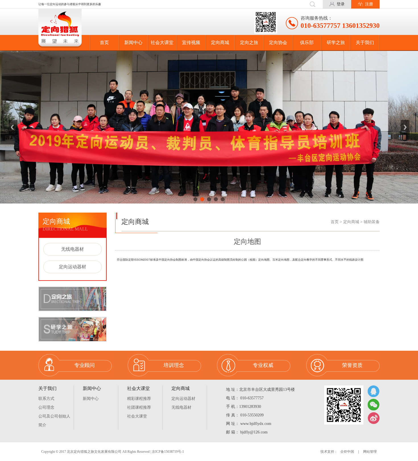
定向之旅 (249, 42)
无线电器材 (72, 249)
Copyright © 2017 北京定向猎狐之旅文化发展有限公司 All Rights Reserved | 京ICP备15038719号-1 (112, 452)
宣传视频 (191, 42)
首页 (104, 42)
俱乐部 (307, 42)
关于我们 (365, 42)
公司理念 (46, 407)
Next (405, 127)
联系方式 (46, 398)
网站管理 (370, 452)
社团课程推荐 (139, 407)
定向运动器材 (72, 266)
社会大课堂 (162, 42)
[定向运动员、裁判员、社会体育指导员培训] (209, 127)
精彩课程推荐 (139, 398)
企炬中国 (347, 452)
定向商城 (220, 42)
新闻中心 (133, 42)
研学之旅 (336, 42)
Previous (12, 127)
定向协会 (278, 42)
